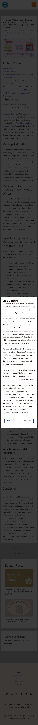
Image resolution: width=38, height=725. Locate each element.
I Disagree (26, 421)
